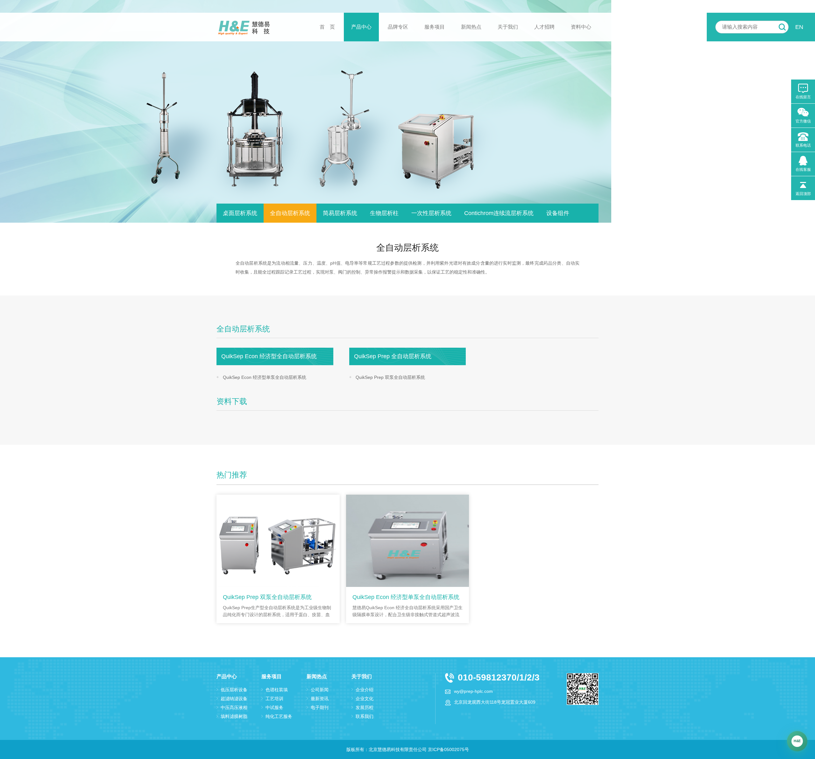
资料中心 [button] (581, 27)
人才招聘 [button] (544, 27)
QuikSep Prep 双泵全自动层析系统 (390, 377)
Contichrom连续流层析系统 (499, 213)
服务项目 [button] (434, 27)
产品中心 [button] (361, 27)
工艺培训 (274, 698)
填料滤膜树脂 (234, 716)
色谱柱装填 (277, 689)
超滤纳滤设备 (234, 698)
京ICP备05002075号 (448, 749)
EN (799, 27)
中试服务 (274, 707)
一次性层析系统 (431, 213)
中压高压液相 (234, 707)
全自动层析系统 (290, 213)
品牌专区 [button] (398, 27)
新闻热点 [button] (471, 27)
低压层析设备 (234, 689)
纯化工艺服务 (279, 716)
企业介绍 (364, 689)
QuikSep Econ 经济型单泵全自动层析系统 (264, 377)
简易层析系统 (340, 213)
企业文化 (364, 698)
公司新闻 (320, 689)
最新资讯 (320, 698)
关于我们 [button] (508, 27)
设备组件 (557, 213)
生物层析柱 (384, 213)
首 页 (327, 27)
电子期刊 (320, 707)
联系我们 (364, 716)
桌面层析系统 (240, 213)
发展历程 (364, 707)
